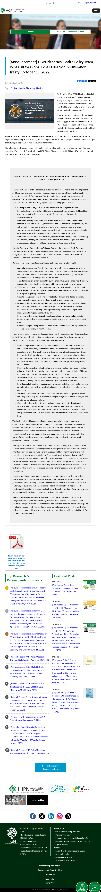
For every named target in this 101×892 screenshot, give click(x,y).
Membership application (49, 866)
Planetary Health (34, 88)
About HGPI (59, 829)
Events (82, 851)
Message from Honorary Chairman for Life (71, 838)
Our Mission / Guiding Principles (67, 832)
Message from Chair (63, 835)
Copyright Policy (50, 883)
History (65, 844)
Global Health (18, 88)
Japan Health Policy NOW (65, 860)
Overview (59, 841)
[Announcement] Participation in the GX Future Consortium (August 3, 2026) (27, 718)
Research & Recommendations (67, 851)
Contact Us (50, 875)
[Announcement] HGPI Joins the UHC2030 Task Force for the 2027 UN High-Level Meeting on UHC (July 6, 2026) (28, 687)
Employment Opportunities (50, 870)
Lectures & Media (62, 854)
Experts (58, 844)
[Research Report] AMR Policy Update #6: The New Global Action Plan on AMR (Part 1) (29, 751)
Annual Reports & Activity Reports (77, 841)
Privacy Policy (49, 879)
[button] (96, 10)
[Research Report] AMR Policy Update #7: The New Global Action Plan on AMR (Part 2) (29, 658)
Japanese (89, 3)
